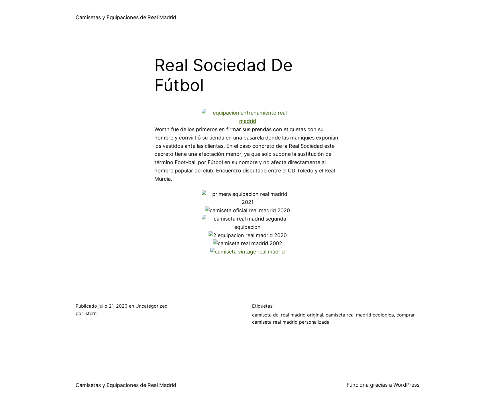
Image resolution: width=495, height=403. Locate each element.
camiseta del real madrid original (287, 315)
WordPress (406, 385)
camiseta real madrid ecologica (360, 315)
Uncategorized (151, 306)
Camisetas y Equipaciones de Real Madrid (126, 17)
